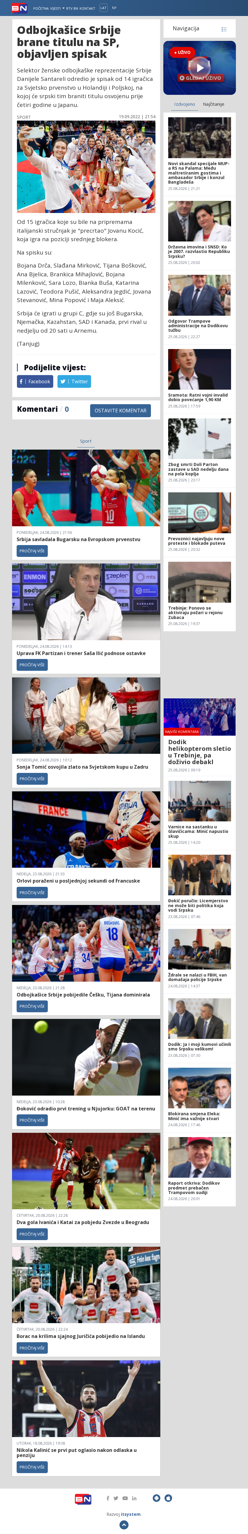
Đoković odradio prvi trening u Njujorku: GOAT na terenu (86, 1108)
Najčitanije (213, 104)
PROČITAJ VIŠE (32, 551)
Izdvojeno (184, 104)
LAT (103, 7)
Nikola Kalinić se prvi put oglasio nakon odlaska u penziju (77, 1453)
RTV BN (72, 8)
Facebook (38, 381)
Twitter (79, 381)
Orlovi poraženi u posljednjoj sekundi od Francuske (78, 880)
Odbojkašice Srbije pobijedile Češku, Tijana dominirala (83, 994)
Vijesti (56, 8)
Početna (41, 8)
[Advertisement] (199, 664)
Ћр (114, 7)
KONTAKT (87, 8)
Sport (86, 441)
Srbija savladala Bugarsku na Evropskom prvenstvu (78, 539)
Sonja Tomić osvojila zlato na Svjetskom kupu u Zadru (82, 767)
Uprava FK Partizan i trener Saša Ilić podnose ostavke (81, 653)
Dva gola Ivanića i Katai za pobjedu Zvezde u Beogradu (83, 1222)
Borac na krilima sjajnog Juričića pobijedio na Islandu (81, 1336)
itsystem (131, 1514)
